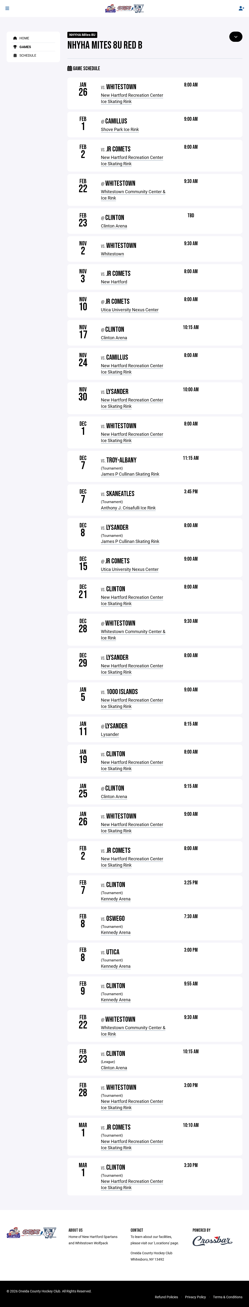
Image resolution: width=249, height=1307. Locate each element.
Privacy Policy (195, 1297)
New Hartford (114, 282)
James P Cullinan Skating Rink (130, 474)
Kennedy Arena (116, 899)
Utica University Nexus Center (130, 310)
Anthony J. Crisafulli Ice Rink (128, 508)
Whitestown (112, 254)
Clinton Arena (114, 226)
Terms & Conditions (227, 1297)
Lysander (110, 734)
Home (24, 38)
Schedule (27, 55)
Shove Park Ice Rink (120, 129)
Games (25, 46)
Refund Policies (166, 1297)
